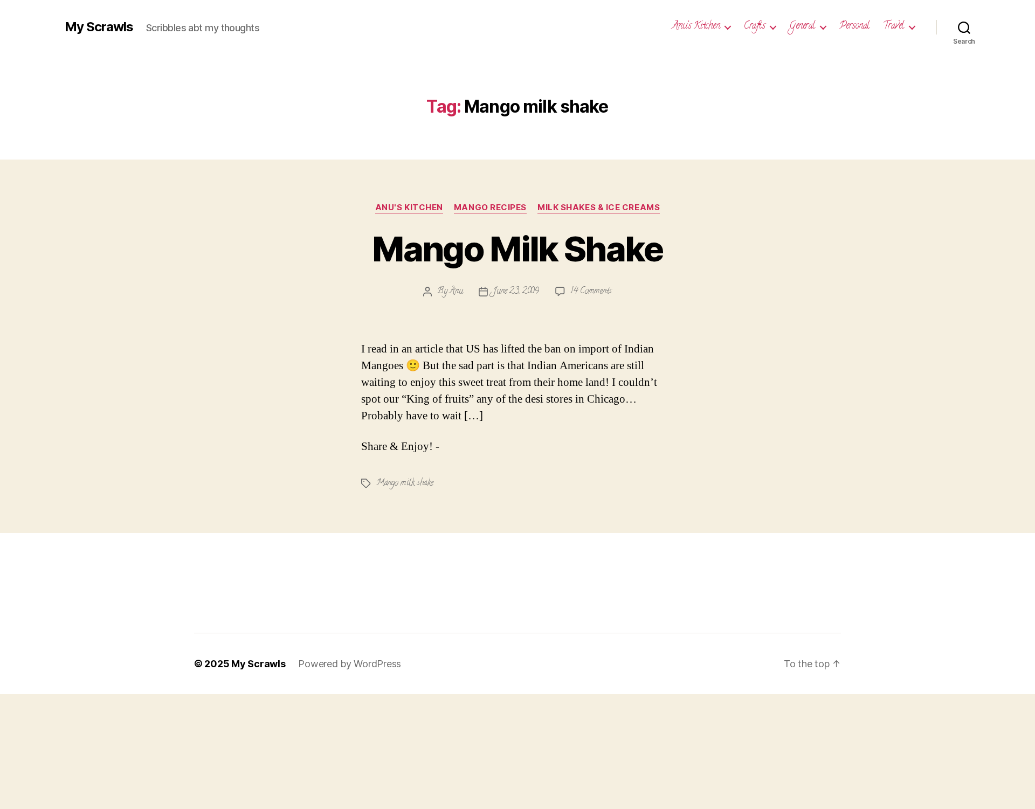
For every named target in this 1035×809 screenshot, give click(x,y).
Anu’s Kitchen (696, 27)
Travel (893, 27)
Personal (854, 27)
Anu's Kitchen (409, 207)
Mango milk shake (404, 483)
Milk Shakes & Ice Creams (598, 207)
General (802, 27)
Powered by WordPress (349, 663)
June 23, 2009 (516, 291)
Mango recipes (490, 207)
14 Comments (591, 291)
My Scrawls (99, 26)
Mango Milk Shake (517, 248)
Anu (456, 291)
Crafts (754, 27)
